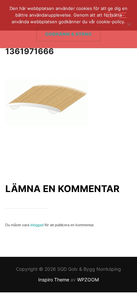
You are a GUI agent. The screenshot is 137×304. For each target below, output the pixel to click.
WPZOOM (88, 279)
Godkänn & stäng (68, 34)
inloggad (37, 225)
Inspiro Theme (53, 279)
